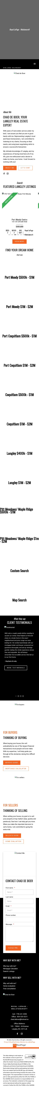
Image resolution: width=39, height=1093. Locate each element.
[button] (10, 168)
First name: (10, 888)
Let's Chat (25, 168)
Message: (9, 924)
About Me (10, 168)
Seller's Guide (12, 835)
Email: (8, 906)
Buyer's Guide (12, 763)
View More (19, 241)
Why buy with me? (9, 966)
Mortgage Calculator (16, 769)
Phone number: (11, 915)
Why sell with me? (9, 983)
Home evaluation (9, 986)
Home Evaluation (13, 841)
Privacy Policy (8, 1042)
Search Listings (8, 971)
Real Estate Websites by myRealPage (24, 1042)
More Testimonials (16, 668)
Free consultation (9, 989)
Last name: (9, 897)
